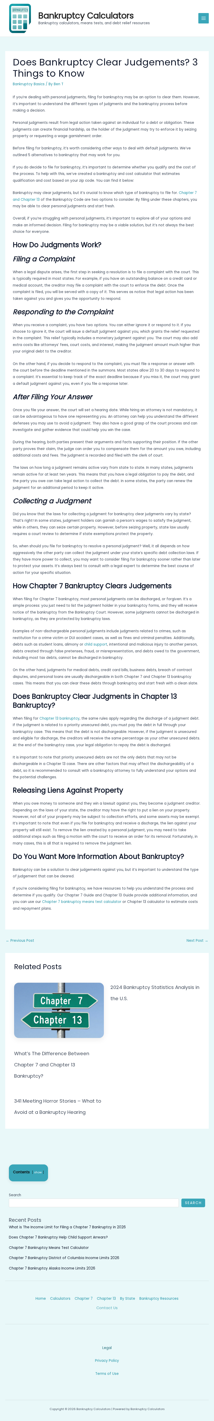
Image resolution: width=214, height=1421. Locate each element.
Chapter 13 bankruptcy (59, 718)
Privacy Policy (107, 1360)
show (38, 1172)
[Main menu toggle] (203, 18)
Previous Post (20, 940)
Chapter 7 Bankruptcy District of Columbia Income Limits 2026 (64, 1257)
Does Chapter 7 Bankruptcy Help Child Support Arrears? (58, 1237)
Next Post (197, 940)
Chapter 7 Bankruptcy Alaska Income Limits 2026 (52, 1268)
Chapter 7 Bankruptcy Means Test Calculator (49, 1247)
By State (127, 1298)
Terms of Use (107, 1373)
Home (40, 1298)
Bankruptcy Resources (159, 1298)
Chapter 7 (84, 1298)
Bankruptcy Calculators (86, 15)
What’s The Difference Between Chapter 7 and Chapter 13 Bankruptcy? (51, 1064)
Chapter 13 (106, 1298)
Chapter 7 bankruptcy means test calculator (81, 901)
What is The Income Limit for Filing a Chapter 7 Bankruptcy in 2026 (67, 1227)
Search (15, 1195)
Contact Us (107, 1307)
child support (95, 644)
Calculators (60, 1298)
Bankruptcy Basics (29, 84)
